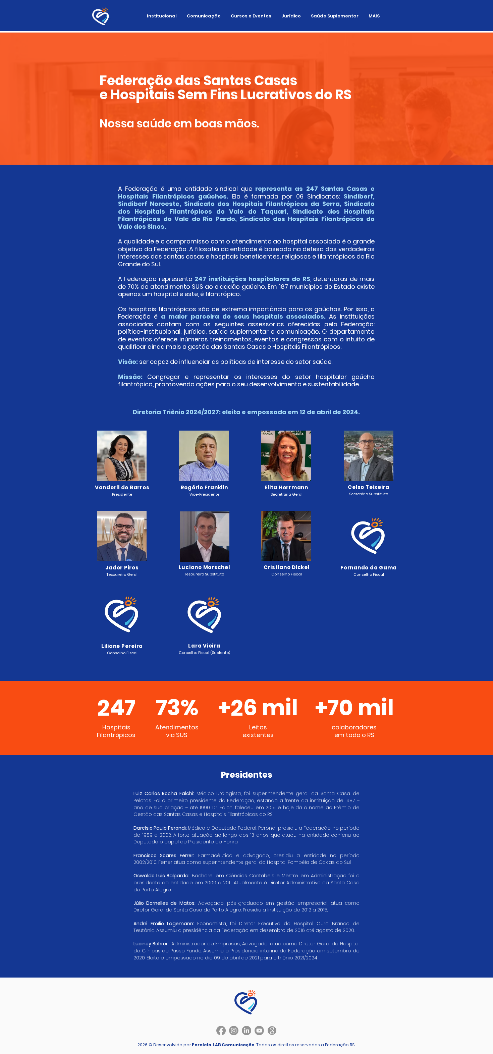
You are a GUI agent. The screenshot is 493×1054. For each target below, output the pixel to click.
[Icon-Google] (272, 1030)
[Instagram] (233, 1030)
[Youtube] (259, 1030)
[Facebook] (221, 1030)
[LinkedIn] (246, 1030)
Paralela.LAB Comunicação (223, 1045)
